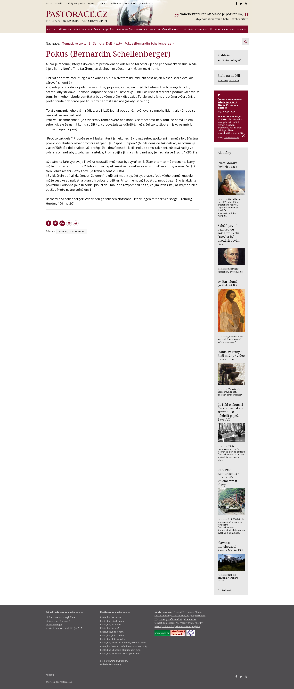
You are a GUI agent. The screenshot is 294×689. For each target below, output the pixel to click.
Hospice (190, 611)
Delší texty (114, 43)
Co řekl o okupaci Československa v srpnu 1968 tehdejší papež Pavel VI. (230, 412)
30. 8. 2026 (223, 80)
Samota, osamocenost (71, 231)
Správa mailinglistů (231, 60)
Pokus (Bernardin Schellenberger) (149, 43)
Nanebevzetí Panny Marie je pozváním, (211, 14)
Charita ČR (179, 611)
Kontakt (50, 674)
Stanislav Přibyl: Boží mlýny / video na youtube (231, 355)
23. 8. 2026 (234, 80)
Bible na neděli (229, 75)
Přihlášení (225, 55)
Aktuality (224, 153)
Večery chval (186, 622)
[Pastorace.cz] (76, 16)
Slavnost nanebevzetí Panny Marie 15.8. (231, 546)
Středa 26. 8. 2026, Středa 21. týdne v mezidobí (228, 105)
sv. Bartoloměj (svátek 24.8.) (228, 283)
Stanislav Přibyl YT (180, 615)
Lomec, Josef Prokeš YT (170, 619)
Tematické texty (74, 43)
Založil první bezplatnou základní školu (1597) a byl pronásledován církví (229, 235)
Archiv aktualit (225, 590)
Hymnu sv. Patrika (117, 660)
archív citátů (240, 19)
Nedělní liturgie (231, 137)
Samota (98, 43)
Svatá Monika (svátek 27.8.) (228, 165)
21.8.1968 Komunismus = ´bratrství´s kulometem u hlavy (228, 477)
